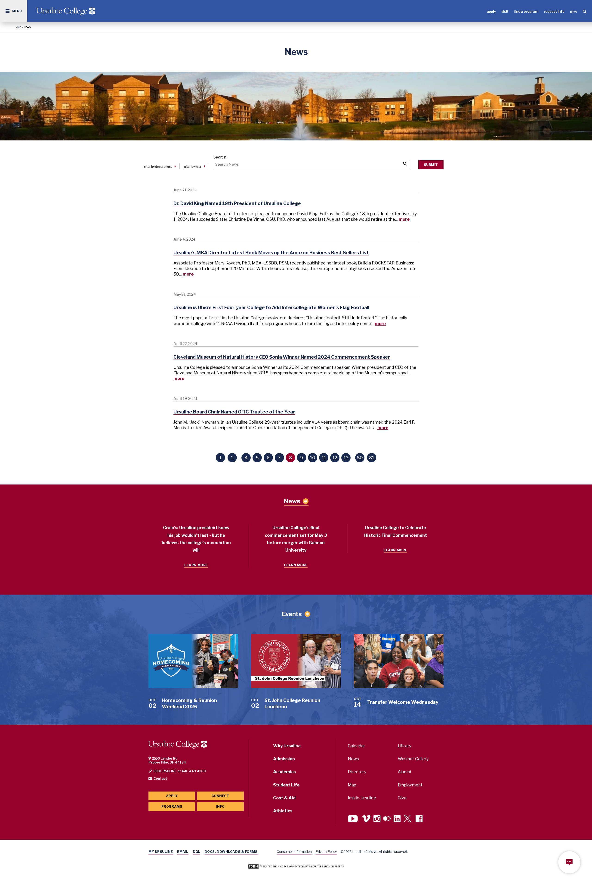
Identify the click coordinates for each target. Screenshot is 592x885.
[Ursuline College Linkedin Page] (397, 819)
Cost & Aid (284, 797)
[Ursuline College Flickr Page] (387, 819)
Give (573, 11)
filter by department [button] (158, 166)
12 (335, 457)
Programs (171, 806)
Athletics (282, 810)
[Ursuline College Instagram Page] (376, 819)
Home (18, 27)
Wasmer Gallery (413, 758)
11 (324, 457)
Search (219, 157)
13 (346, 457)
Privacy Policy (326, 852)
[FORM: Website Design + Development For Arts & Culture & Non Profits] (296, 866)
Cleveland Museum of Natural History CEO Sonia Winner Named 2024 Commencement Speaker (281, 357)
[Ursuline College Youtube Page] (353, 819)
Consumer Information (294, 852)
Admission (284, 758)
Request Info (554, 11)
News (292, 501)
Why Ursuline (287, 745)
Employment (410, 785)
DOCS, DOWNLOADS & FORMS (231, 852)
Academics (284, 771)
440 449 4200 (194, 771)
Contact (160, 778)
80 (360, 457)
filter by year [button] (192, 166)
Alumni (404, 771)
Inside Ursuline (362, 797)
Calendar (356, 745)
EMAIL (182, 852)
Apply (491, 11)
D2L (196, 852)
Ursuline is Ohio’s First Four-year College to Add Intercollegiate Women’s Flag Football (271, 307)
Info (220, 806)
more (404, 219)
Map (352, 785)
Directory (357, 771)
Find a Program (526, 11)
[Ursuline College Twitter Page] (408, 819)
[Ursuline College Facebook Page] (419, 819)
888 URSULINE (165, 771)
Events (292, 614)
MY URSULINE (160, 852)
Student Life (286, 785)
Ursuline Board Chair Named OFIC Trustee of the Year (234, 412)
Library (404, 745)
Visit (505, 11)
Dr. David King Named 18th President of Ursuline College (237, 203)
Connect (220, 796)
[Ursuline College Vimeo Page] (366, 819)
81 (371, 457)
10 (312, 457)
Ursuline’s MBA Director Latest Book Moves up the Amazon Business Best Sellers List (271, 252)
